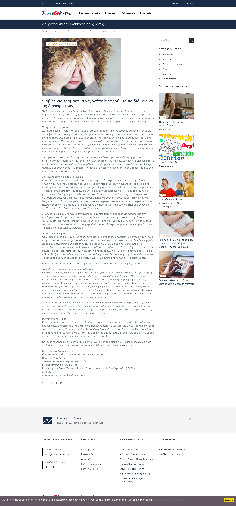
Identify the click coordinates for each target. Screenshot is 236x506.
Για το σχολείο (169, 79)
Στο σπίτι (167, 74)
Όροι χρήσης (87, 459)
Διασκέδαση (168, 54)
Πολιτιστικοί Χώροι (129, 449)
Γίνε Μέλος (189, 3)
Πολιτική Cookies (89, 469)
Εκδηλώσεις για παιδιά (89, 13)
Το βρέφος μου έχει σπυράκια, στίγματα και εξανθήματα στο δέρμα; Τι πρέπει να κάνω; (176, 243)
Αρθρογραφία (128, 13)
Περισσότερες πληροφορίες (168, 499)
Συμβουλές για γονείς (62, 44)
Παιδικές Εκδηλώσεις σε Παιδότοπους (132, 480)
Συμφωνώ (229, 500)
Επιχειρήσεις (111, 13)
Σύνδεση (175, 3)
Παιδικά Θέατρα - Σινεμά (132, 464)
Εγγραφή (187, 419)
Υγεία (165, 69)
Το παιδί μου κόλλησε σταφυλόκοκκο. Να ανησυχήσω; (171, 203)
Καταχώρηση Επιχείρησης (62, 3)
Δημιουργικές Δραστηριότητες (135, 473)
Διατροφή (167, 59)
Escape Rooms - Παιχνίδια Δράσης (137, 459)
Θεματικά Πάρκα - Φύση (132, 469)
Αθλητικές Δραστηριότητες (133, 454)
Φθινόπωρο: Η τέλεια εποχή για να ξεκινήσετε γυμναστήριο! (174, 125)
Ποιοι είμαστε (87, 449)
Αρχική (44, 31)
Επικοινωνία (145, 13)
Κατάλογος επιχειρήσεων (171, 454)
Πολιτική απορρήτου (91, 464)
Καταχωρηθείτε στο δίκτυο (172, 449)
